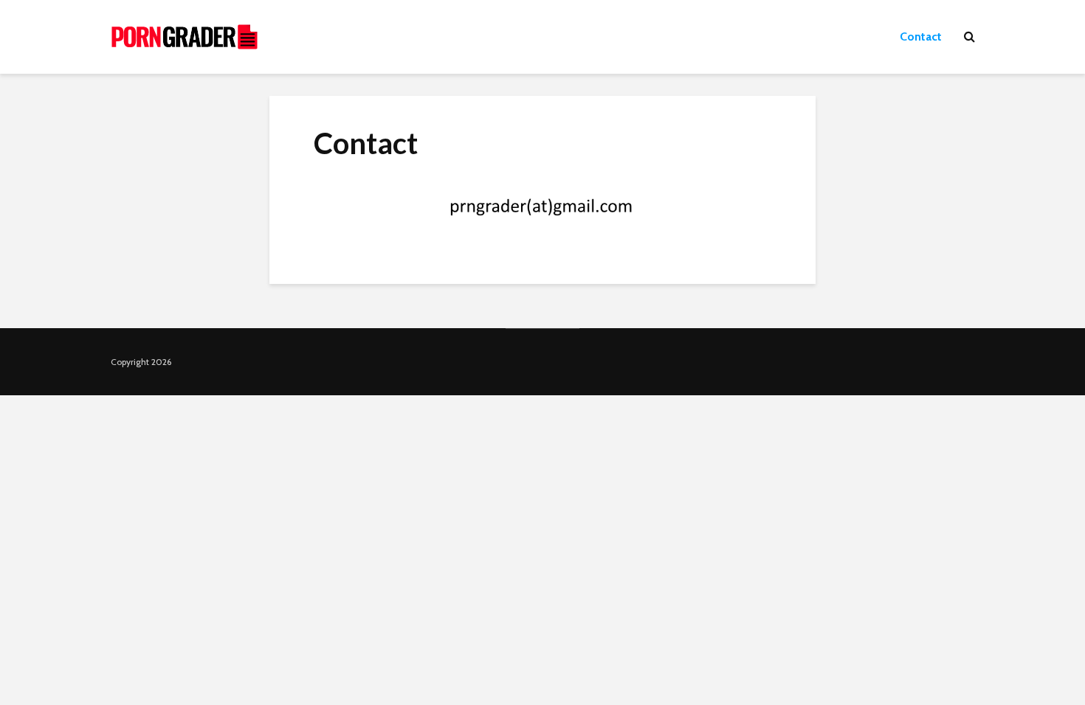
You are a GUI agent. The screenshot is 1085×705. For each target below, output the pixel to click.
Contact (921, 36)
